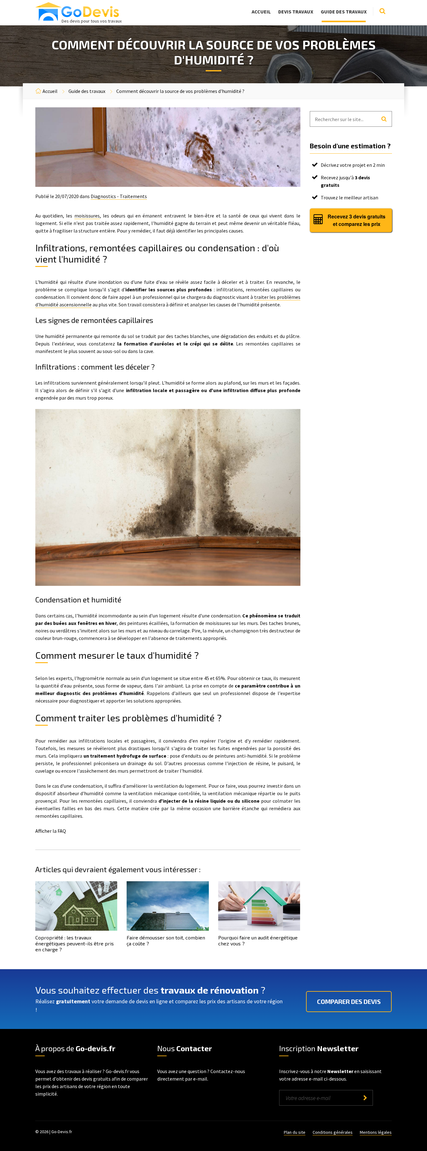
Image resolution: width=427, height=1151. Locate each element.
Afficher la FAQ (50, 831)
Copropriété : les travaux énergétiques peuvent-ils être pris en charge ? (74, 943)
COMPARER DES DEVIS (349, 1001)
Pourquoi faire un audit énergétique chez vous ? (258, 940)
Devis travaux (295, 11)
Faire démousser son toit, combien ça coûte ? (166, 940)
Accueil (261, 11)
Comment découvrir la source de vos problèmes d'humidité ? (180, 91)
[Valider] (365, 1097)
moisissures (87, 215)
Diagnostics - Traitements (119, 196)
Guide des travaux (344, 11)
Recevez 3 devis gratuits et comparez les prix (356, 220)
